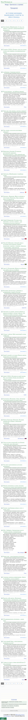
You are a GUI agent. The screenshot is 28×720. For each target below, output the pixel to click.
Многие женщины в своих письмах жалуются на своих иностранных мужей (14, 486)
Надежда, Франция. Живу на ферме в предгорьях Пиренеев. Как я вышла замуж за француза (14, 198)
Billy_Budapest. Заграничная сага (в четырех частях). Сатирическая (13, 530)
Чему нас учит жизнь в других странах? (14, 111)
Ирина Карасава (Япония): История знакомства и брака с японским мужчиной (13, 421)
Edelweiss (22, 192)
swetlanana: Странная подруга (11, 72)
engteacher (24, 307)
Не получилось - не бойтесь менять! (13, 91)
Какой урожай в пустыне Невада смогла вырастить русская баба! (14, 355)
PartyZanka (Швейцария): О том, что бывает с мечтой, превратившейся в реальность (13, 28)
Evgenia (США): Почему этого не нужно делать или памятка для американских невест (14, 51)
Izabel (25, 394)
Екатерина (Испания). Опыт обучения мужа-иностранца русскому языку (14, 399)
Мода (7, 4)
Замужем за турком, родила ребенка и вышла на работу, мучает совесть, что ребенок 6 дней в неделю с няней (14, 313)
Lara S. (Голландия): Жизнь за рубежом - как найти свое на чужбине (15, 269)
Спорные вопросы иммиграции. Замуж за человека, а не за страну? (14, 577)
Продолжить (6, 45)
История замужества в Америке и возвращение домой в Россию (13, 291)
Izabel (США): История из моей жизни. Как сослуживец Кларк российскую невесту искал (14, 377)
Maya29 (22, 264)
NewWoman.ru (6, 2)
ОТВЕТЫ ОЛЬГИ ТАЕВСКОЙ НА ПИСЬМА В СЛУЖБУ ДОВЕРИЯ (14, 704)
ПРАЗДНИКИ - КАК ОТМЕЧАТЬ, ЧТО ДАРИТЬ (10, 705)
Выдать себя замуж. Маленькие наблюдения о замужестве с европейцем (14, 598)
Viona (25, 107)
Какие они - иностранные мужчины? (13, 556)
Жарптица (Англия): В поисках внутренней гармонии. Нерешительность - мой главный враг (14, 153)
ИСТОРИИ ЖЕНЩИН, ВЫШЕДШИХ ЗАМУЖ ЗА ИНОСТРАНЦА (15, 31)
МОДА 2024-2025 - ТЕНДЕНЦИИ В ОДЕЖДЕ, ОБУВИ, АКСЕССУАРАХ (12, 702)
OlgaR (22, 239)
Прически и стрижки (16, 4)
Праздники (14, 8)
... (2, 23)
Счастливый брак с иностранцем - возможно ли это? (13, 642)
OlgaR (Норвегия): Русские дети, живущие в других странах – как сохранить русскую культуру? (12, 221)
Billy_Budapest (21, 552)
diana (23, 679)
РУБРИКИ (14, 699)
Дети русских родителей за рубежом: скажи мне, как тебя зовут (13, 443)
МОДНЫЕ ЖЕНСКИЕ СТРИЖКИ (8, 707)
